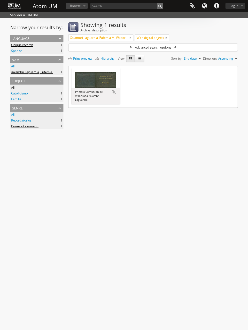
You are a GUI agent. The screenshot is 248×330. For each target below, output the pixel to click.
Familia (16, 99)
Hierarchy (107, 58)
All (13, 66)
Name (17, 59)
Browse (75, 6)
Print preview (82, 58)
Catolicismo (19, 93)
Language (204, 6)
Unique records (22, 45)
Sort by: (176, 58)
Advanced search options (153, 47)
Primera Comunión (25, 126)
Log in (234, 6)
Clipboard (192, 6)
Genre (17, 107)
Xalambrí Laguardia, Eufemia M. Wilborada (41, 72)
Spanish (17, 51)
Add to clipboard (113, 92)
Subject (18, 80)
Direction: (210, 58)
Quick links (216, 6)
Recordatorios (21, 120)
